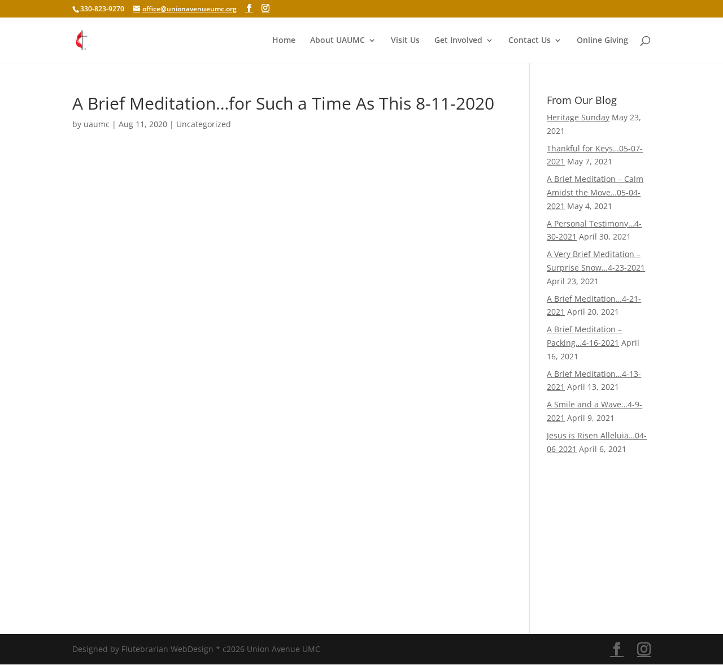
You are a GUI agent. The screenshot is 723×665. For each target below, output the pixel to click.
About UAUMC (337, 40)
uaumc (97, 124)
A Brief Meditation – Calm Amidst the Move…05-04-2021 (595, 192)
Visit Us (405, 40)
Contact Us (529, 40)
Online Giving (602, 40)
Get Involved (458, 40)
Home (283, 40)
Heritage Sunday (578, 117)
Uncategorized (203, 124)
